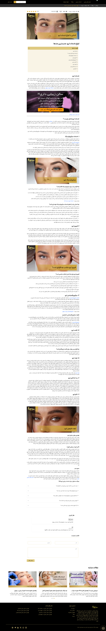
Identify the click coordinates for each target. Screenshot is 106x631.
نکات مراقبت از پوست (85, 5)
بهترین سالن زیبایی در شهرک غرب (45, 610)
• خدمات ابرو (75, 51)
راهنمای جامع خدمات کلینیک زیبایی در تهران (25, 591)
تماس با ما (72, 610)
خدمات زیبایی (79, 2)
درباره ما (73, 608)
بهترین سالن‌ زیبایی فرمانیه (23, 608)
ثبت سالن (10, 2)
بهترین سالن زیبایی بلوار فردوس (22, 612)
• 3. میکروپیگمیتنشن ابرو (73, 60)
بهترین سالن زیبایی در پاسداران (45, 612)
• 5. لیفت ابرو (75, 64)
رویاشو (97, 5)
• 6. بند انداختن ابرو (74, 66)
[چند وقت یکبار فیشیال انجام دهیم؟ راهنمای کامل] (53, 578)
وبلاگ (72, 2)
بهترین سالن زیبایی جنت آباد (23, 610)
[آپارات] (12, 628)
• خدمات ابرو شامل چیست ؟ (72, 53)
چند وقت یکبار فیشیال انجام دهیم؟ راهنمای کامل (54, 591)
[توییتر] (20, 628)
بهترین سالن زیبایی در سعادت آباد (45, 608)
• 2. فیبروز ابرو (75, 57)
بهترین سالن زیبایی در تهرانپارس (45, 614)
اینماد (73, 616)
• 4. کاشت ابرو (75, 62)
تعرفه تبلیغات (66, 2)
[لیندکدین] (18, 628)
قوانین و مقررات (71, 612)
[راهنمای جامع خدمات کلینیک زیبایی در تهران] (22, 578)
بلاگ (74, 614)
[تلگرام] (15, 628)
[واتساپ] (23, 628)
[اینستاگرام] (26, 628)
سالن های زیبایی (87, 2)
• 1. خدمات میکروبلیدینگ (73, 55)
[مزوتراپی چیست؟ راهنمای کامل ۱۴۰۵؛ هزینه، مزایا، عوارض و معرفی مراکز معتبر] (83, 578)
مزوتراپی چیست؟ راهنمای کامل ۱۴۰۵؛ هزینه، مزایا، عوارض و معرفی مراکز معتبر (85, 591)
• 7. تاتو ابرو (75, 68)
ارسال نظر (31, 560)
